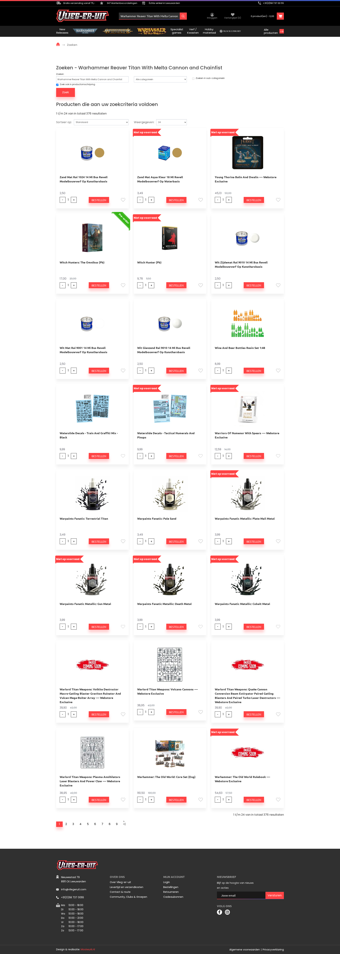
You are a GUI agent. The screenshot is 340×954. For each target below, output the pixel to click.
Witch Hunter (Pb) (149, 262)
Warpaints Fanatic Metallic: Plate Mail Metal (245, 518)
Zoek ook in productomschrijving (77, 84)
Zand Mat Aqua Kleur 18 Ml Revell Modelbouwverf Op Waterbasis (160, 179)
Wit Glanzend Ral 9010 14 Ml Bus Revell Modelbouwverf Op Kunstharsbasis (163, 350)
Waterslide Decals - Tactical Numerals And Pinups (166, 435)
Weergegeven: (144, 122)
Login (166, 882)
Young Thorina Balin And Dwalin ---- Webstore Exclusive (245, 179)
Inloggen (212, 17)
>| (124, 824)
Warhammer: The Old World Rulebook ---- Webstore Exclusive (242, 779)
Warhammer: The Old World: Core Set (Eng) (166, 777)
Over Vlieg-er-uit (120, 882)
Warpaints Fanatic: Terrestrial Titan (84, 518)
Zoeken (72, 45)
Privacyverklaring (273, 949)
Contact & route (120, 891)
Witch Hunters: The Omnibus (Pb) (82, 262)
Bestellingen (170, 887)
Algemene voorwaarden (244, 949)
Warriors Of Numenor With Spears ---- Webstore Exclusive (247, 435)
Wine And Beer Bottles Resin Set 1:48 (240, 348)
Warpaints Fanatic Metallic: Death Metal (164, 604)
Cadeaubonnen (173, 896)
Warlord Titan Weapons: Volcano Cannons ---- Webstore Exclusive (167, 691)
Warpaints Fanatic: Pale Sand (156, 518)
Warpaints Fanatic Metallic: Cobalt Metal (242, 604)
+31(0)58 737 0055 (72, 897)
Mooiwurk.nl (88, 949)
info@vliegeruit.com (73, 889)
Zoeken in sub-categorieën (210, 78)
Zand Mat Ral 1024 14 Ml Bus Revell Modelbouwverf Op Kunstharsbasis (83, 179)
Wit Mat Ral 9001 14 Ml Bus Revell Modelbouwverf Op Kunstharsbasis (83, 350)
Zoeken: (60, 74)
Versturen (275, 895)
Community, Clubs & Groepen (128, 896)
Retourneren (171, 891)
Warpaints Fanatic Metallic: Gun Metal (85, 604)
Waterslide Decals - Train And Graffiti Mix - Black (89, 435)
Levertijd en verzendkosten (126, 887)
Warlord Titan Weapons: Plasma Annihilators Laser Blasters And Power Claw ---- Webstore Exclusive (90, 781)
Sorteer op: (64, 122)
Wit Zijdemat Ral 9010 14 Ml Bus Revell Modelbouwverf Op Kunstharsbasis (241, 264)
